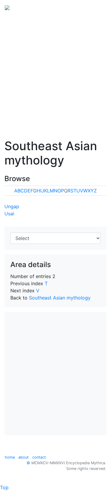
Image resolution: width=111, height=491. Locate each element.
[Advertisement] (55, 73)
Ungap (11, 206)
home (10, 457)
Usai (9, 214)
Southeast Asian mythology (60, 298)
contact (39, 457)
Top (4, 487)
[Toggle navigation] (98, 7)
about (23, 457)
